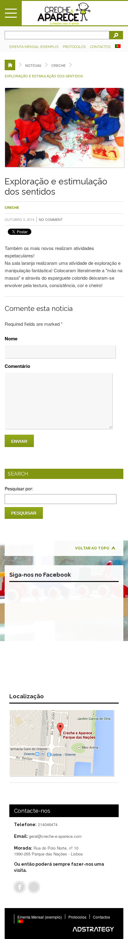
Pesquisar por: (19, 488)
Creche (58, 65)
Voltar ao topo (92, 548)
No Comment (51, 219)
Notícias (33, 65)
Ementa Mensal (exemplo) (33, 47)
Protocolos (74, 47)
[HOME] (10, 65)
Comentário (17, 366)
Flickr (33, 887)
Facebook (19, 887)
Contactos (100, 47)
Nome (11, 338)
